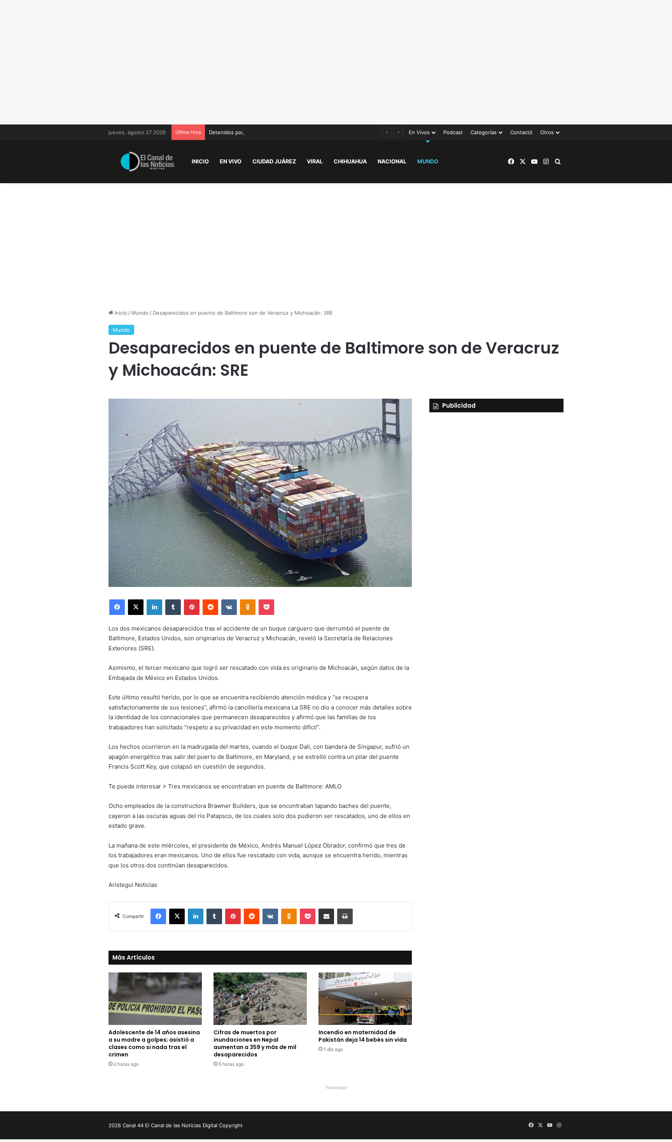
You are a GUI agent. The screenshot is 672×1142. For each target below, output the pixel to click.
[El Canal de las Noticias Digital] (147, 162)
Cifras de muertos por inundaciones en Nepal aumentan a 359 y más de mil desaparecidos (255, 1043)
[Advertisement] (336, 62)
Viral (315, 161)
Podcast (453, 132)
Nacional (392, 161)
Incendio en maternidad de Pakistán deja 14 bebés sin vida (362, 1036)
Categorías (484, 132)
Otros (547, 132)
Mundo (427, 161)
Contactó (521, 132)
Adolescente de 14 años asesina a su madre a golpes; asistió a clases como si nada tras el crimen (154, 1043)
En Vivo (231, 161)
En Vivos (419, 132)
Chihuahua (350, 161)
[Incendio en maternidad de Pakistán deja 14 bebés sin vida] (365, 998)
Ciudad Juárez (274, 161)
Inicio (200, 161)
